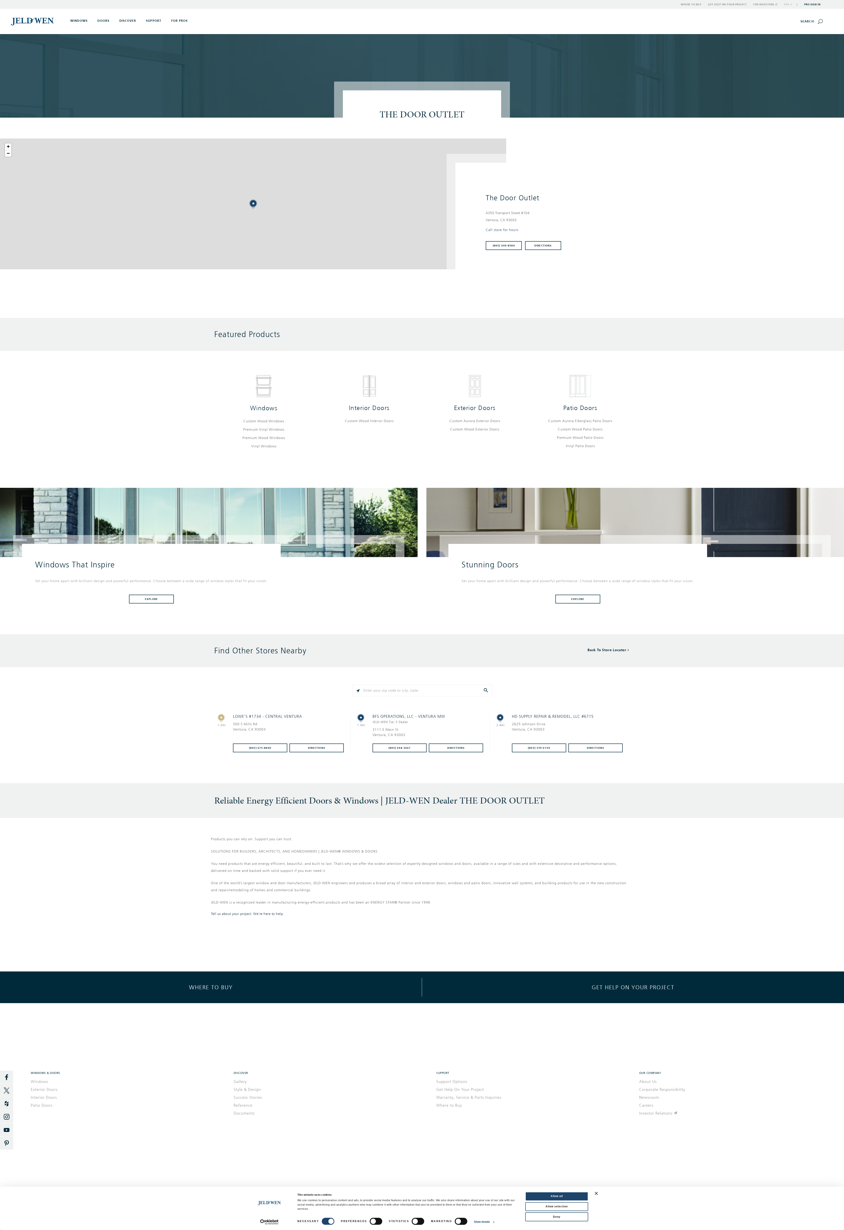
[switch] (376, 1221)
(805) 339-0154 (539, 747)
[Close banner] (596, 1193)
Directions (543, 245)
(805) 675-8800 (260, 747)
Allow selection (557, 1206)
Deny (556, 1216)
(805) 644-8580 (504, 245)
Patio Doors (580, 408)
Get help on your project (633, 987)
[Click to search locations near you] (358, 690)
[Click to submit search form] (486, 690)
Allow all (557, 1196)
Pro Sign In (812, 4)
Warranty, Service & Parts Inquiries (468, 1097)
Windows (264, 408)
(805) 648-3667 (400, 747)
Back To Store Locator (607, 650)
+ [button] (8, 146)
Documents (244, 1113)
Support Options (451, 1081)
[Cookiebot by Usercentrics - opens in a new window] (269, 1222)
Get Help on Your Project (727, 4)
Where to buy (211, 987)
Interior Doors (369, 408)
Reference (243, 1105)
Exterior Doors (475, 408)
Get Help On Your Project (460, 1089)
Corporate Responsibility (662, 1089)
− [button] (8, 153)
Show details (482, 1222)
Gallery (240, 1081)
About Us (648, 1081)
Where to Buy (691, 4)
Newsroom (649, 1097)
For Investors (763, 4)
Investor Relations (656, 1113)
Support (153, 21)
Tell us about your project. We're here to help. (247, 914)
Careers (646, 1105)
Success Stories (248, 1097)
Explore (151, 599)
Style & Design (247, 1089)
